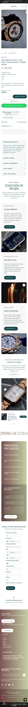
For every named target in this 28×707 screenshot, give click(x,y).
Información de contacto (17, 697)
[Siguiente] (26, 1)
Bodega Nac (10, 412)
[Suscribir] (24, 675)
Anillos (4, 638)
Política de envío (9, 697)
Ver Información (7, 630)
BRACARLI (14, 6)
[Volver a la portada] (1, 53)
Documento (8, 571)
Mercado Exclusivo (7, 647)
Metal (7, 549)
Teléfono (8, 577)
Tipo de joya (8, 538)
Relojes (4, 644)
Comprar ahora (14, 101)
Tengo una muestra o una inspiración (14, 582)
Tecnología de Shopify (15, 693)
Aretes (4, 641)
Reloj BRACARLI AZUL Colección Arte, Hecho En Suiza (12, 418)
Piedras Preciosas (7, 646)
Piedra (7, 555)
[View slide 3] (15, 605)
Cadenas (5, 639)
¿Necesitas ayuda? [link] (23, 122)
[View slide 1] (13, 424)
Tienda (5, 53)
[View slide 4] (16, 605)
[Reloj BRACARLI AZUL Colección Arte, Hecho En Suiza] (4, 416)
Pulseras (4, 642)
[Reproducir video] (14, 292)
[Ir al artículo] (11, 50)
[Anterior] (1, 1)
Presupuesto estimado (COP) (12, 560)
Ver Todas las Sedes (8, 621)
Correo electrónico (10, 566)
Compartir (5, 122)
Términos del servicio (21, 695)
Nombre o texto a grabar (11, 532)
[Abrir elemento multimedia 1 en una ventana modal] (26, 12)
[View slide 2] (15, 424)
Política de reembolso (6, 695)
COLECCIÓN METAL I (12, 53)
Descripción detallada (11, 544)
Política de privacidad (14, 695)
